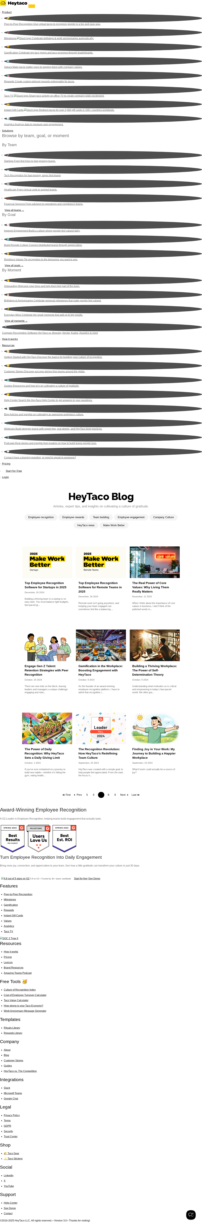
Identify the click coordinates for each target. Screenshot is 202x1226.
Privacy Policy (12, 1115)
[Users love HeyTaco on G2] (38, 852)
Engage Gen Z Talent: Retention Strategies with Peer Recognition (46, 670)
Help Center (10, 1203)
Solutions (7, 130)
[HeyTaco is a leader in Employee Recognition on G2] (64, 852)
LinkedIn (8, 1175)
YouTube (9, 1186)
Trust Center (11, 1136)
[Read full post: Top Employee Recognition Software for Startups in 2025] (47, 562)
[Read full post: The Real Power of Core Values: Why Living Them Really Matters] (155, 562)
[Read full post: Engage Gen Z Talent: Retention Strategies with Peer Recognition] (47, 645)
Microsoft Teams (13, 1093)
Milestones (10, 899)
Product (7, 12)
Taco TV (8, 931)
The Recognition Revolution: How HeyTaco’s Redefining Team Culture (99, 753)
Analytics (9, 926)
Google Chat (11, 1098)
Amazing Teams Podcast (18, 973)
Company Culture (163, 517)
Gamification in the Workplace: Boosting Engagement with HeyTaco (100, 670)
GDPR (7, 1126)
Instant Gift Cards (13, 915)
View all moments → (16, 321)
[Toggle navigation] (31, 6)
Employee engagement (131, 517)
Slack (7, 1088)
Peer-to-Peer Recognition (18, 894)
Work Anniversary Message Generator (25, 1011)
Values (8, 921)
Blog (6, 1055)
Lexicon (8, 962)
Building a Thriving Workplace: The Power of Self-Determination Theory (154, 670)
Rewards (9, 910)
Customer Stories (13, 1060)
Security (8, 1131)
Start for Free (14, 471)
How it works (10, 339)
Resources (8, 345)
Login (5, 477)
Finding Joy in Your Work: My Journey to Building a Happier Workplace (153, 753)
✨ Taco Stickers (13, 1158)
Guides (8, 1065)
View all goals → (14, 265)
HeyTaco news (86, 525)
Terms (7, 1120)
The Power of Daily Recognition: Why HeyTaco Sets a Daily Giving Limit (44, 753)
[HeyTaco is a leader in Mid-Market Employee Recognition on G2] (12, 852)
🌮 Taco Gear (11, 1153)
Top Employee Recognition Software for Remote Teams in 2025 (100, 587)
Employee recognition (41, 517)
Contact (8, 1213)
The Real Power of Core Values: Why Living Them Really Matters (150, 587)
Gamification (11, 905)
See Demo (94, 878)
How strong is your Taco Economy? (23, 1005)
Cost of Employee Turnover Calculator (25, 995)
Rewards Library (13, 1033)
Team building (101, 517)
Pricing (6, 463)
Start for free (81, 878)
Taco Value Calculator (16, 1000)
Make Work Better (114, 525)
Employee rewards (73, 517)
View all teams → (14, 210)
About (7, 1050)
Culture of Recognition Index (20, 989)
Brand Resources (13, 967)
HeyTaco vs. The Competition (20, 1071)
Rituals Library (12, 1027)
